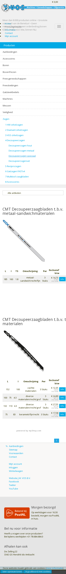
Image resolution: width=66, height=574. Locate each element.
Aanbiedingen (10, 51)
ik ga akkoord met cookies (38, 571)
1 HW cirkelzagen (14, 124)
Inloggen (13, 467)
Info (62, 279)
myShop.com (35, 430)
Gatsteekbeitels (11, 92)
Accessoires (9, 58)
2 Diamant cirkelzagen (16, 129)
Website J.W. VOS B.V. (20, 478)
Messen (7, 105)
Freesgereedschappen (14, 78)
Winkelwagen (16, 471)
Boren (6, 65)
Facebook (14, 481)
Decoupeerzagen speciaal (22, 155)
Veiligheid (8, 112)
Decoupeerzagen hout (20, 145)
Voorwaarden (16, 453)
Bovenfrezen (9, 72)
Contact (9, 33)
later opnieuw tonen (12, 571)
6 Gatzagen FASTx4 (15, 171)
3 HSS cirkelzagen (14, 135)
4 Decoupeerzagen (15, 140)
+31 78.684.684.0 (35, 536)
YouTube (13, 488)
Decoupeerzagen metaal (21, 150)
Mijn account (11, 36)
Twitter (12, 485)
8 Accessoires (12, 181)
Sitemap (13, 449)
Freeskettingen (10, 85)
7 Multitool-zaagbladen (17, 176)
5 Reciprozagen (13, 166)
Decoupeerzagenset (19, 160)
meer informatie (54, 568)
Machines (8, 98)
